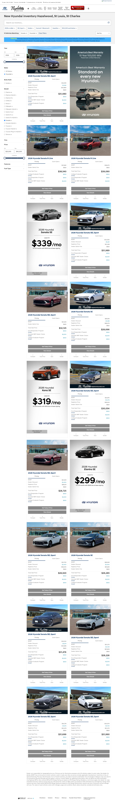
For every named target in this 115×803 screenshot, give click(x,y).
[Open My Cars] (88, 8)
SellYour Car (45, 8)
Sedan (31, 28)
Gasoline (56, 28)
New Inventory (33, 8)
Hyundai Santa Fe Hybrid (24, 41)
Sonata (23, 33)
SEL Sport (21, 28)
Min (5, 52)
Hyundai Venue (95, 41)
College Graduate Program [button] (36, 104)
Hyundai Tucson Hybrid (81, 41)
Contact (50, 798)
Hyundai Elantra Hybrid (36, 38)
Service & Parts (50, 8)
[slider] (5, 62)
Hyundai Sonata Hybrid (52, 41)
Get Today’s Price (47, 111)
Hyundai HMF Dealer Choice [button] (36, 100)
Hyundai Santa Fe (99, 38)
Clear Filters (42, 33)
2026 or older (10, 28)
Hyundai (32, 33)
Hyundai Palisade (72, 38)
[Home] (5, 8)
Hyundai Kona (60, 38)
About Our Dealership (67, 8)
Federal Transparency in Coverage (89, 798)
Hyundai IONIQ (50, 38)
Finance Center (55, 8)
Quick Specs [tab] (55, 79)
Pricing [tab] (37, 79)
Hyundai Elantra (22, 38)
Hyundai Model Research (60, 8)
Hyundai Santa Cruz (85, 38)
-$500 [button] (64, 97)
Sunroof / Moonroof (43, 28)
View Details (47, 115)
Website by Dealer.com (22, 798)
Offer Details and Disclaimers (36, 273)
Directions (42, 798)
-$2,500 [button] (64, 100)
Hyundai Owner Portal (75, 798)
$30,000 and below (69, 28)
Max (16, 52)
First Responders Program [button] (36, 97)
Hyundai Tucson (67, 41)
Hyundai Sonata (39, 41)
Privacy (57, 798)
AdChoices (30, 798)
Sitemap (64, 798)
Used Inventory (39, 8)
